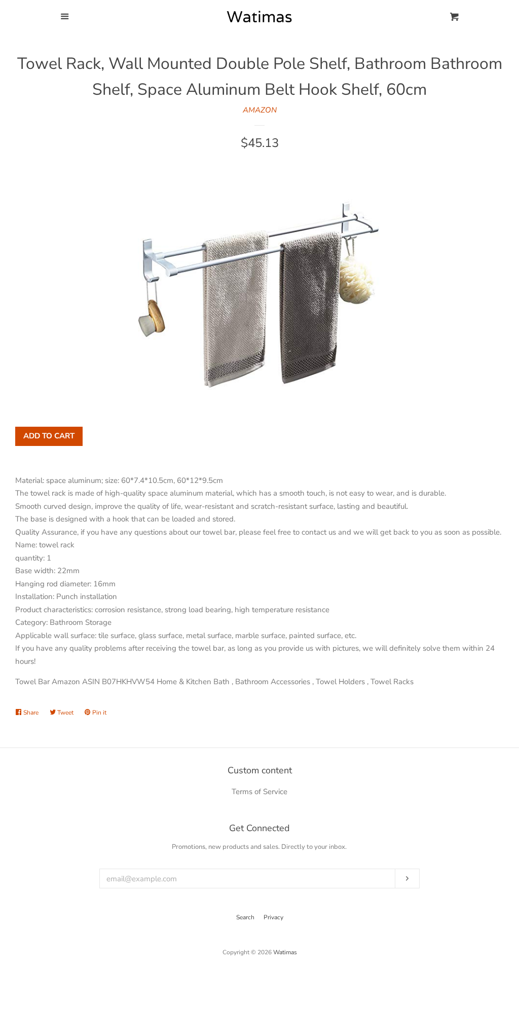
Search (245, 917)
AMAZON (260, 110)
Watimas (285, 952)
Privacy (273, 917)
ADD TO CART (49, 436)
